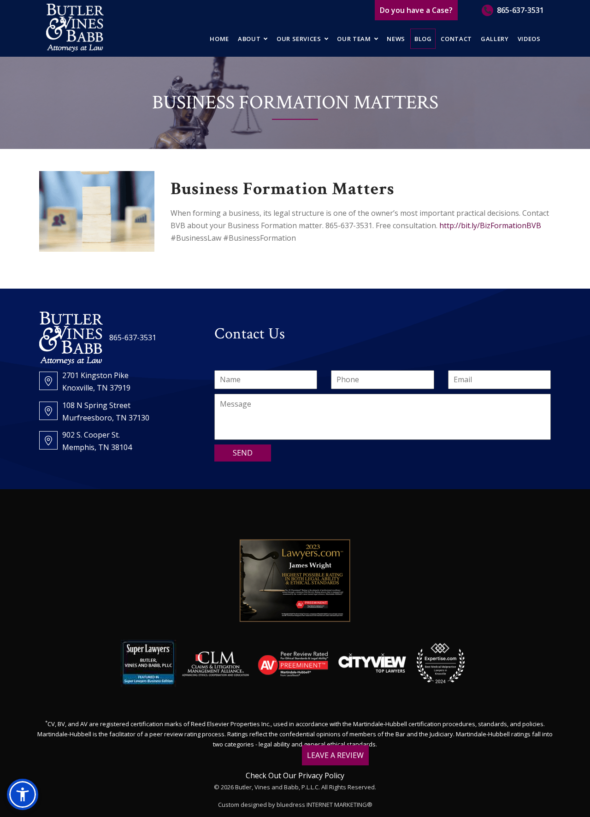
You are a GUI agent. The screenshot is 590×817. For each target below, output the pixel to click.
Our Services (299, 39)
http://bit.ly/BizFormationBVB (490, 225)
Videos (529, 39)
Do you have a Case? (416, 10)
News (396, 39)
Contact (456, 39)
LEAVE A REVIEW (335, 755)
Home (219, 39)
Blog (423, 39)
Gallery (495, 39)
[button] (22, 794)
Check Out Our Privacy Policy (295, 775)
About (249, 39)
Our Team (354, 39)
